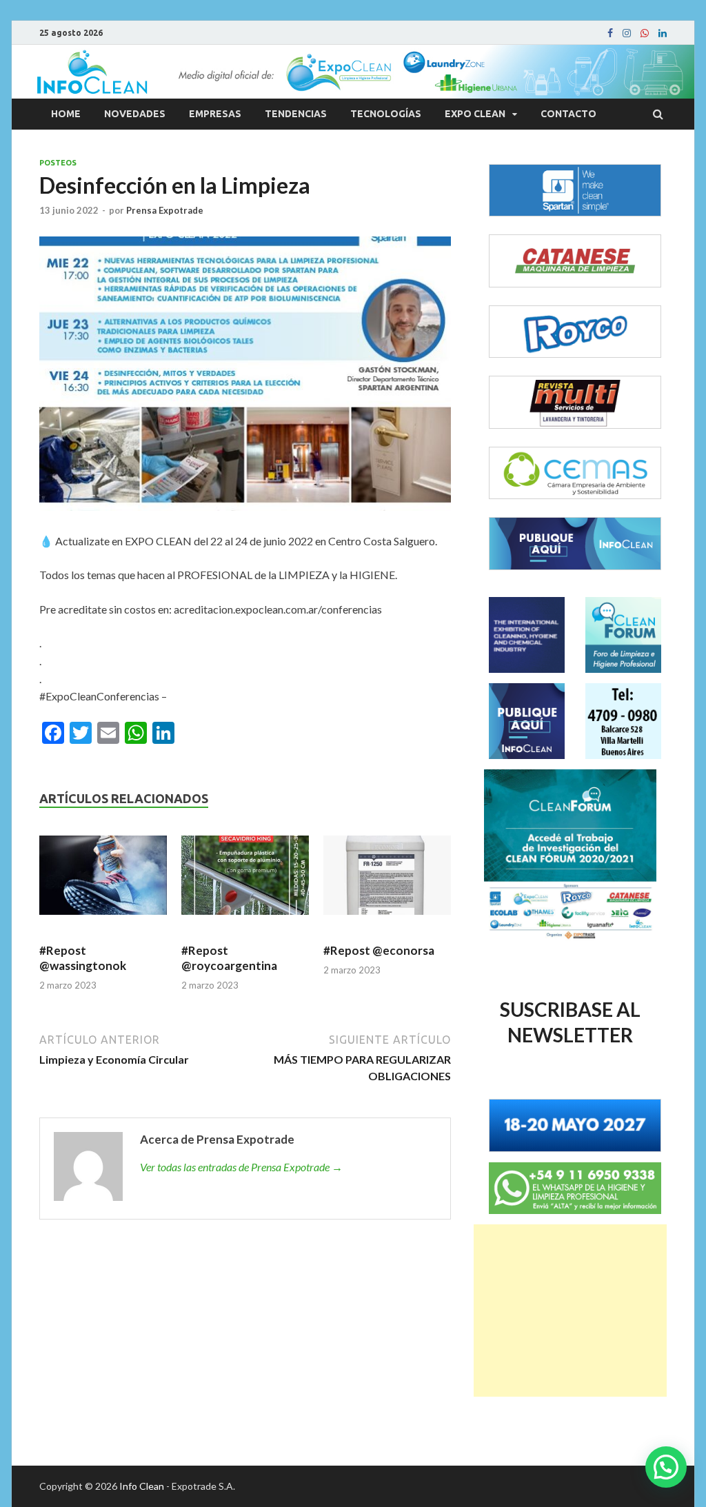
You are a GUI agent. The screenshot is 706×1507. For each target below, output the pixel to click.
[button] (666, 1467)
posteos (58, 163)
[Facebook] (610, 33)
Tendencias (296, 113)
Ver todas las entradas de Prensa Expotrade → (241, 1166)
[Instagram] (626, 33)
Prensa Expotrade (164, 210)
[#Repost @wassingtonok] (103, 881)
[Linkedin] (662, 33)
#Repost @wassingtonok (82, 958)
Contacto (568, 113)
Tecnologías (385, 113)
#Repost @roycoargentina (230, 958)
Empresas (215, 113)
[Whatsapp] (644, 33)
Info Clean (141, 1486)
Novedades (134, 113)
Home (66, 113)
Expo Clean (475, 113)
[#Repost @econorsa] (387, 881)
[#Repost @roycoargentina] (245, 881)
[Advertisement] (570, 1310)
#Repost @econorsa (379, 950)
